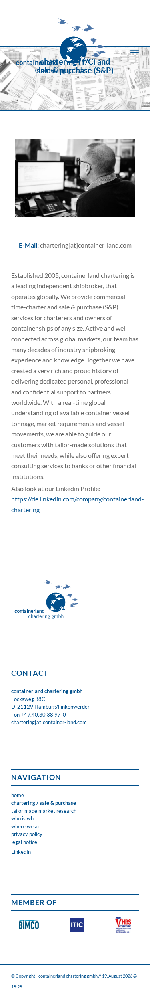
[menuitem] (134, 52)
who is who (23, 818)
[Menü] (134, 52)
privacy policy (26, 834)
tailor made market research (43, 811)
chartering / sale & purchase (43, 803)
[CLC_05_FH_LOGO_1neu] (62, 40)
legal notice (24, 842)
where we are (26, 826)
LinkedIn (21, 852)
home (17, 795)
